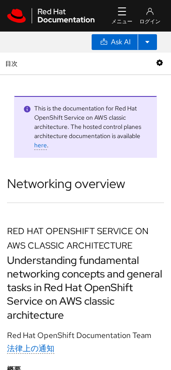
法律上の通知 (30, 348)
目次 (12, 63)
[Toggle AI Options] (147, 42)
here (40, 145)
